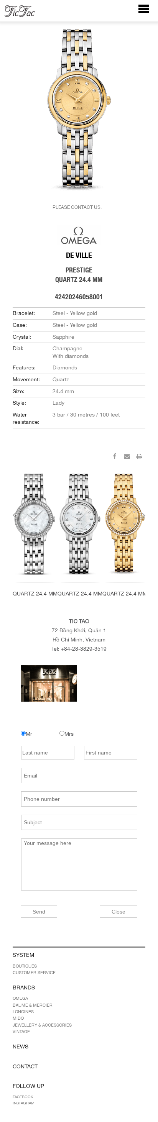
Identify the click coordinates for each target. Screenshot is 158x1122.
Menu (148, 12)
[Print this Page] (139, 457)
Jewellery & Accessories (42, 1025)
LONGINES (23, 1011)
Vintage (21, 1031)
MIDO (18, 1018)
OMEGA (20, 998)
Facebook (23, 1096)
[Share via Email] (127, 457)
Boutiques (25, 966)
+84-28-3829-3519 (84, 649)
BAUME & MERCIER (33, 1005)
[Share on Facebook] (115, 457)
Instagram (24, 1103)
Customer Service (34, 972)
